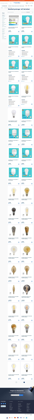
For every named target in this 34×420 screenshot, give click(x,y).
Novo (29, 5)
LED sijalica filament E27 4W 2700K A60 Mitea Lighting (26, 199)
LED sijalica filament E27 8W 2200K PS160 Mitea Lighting (26, 277)
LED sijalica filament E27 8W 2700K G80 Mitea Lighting (26, 355)
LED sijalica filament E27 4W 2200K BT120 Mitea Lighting (13, 297)
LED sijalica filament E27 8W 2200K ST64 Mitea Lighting (26, 219)
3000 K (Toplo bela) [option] (11, 53)
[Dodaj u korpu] (18, 31)
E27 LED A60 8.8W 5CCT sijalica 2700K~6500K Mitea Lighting (12, 121)
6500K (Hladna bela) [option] (11, 79)
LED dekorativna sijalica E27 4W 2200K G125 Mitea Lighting (26, 297)
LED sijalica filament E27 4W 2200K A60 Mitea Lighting (13, 219)
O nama (10, 403)
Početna (2, 7)
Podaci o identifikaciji (19, 411)
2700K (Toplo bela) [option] (24, 102)
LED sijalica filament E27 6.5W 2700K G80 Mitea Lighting (27, 375)
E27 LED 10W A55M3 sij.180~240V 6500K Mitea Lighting (13, 27)
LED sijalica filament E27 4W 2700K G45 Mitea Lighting (13, 316)
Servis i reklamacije (11, 407)
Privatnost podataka (19, 404)
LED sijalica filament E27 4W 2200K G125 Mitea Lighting (26, 258)
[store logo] (17, 2)
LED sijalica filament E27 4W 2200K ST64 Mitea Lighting (13, 238)
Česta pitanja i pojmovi (20, 406)
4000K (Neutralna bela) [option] (12, 76)
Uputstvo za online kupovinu (28, 410)
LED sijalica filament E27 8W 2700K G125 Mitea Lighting (13, 258)
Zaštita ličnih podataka (28, 404)
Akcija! (26, 5)
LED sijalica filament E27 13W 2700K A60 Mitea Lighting (27, 316)
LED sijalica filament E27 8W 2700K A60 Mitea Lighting (13, 199)
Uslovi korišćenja (19, 409)
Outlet (31, 5)
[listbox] (13, 53)
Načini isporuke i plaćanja (28, 406)
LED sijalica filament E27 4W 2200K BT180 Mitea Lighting (13, 277)
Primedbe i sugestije (11, 409)
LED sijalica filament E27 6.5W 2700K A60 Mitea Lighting (13, 375)
